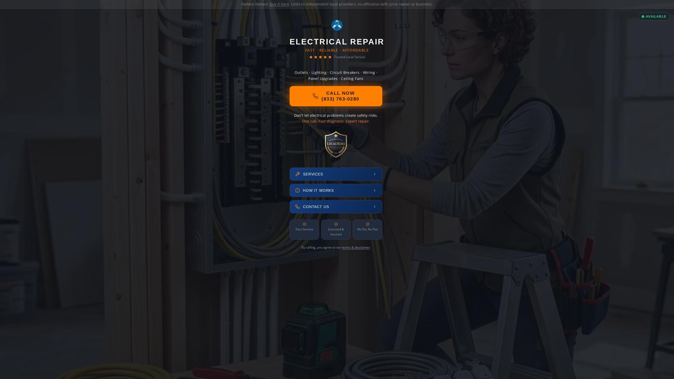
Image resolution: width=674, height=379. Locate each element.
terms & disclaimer (356, 247)
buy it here (279, 4)
